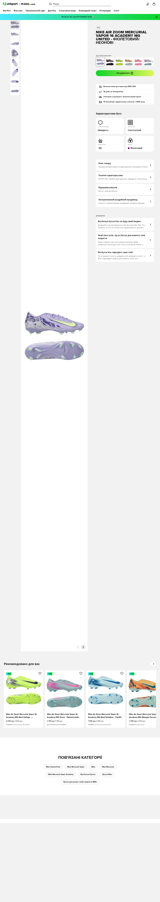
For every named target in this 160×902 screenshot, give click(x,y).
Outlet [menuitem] (116, 11)
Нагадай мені (123, 73)
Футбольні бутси (87, 774)
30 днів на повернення (113, 91)
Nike (93, 767)
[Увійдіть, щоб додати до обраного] (40, 673)
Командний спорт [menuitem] (87, 11)
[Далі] (83, 647)
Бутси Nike (107, 774)
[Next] (153, 663)
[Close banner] (156, 16)
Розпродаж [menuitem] (105, 11)
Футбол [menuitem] (7, 11)
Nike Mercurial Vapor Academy (60, 774)
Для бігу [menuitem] (52, 11)
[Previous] (147, 663)
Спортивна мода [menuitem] (67, 11)
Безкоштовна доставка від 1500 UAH (119, 86)
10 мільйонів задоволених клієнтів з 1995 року (124, 102)
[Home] (19, 3)
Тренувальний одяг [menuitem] (35, 11)
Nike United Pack (53, 767)
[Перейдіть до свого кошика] (154, 4)
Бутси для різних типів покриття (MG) (80, 782)
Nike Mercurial (108, 767)
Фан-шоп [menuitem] (18, 11)
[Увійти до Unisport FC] (148, 4)
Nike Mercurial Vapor (75, 767)
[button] (14, 33)
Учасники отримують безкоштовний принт (122, 97)
